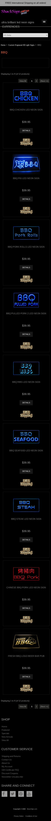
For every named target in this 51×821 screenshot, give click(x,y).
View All (23, 81)
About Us (6, 763)
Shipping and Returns (11, 756)
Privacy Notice (19, 816)
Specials (5, 733)
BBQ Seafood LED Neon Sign (26, 450)
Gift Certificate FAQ (10, 770)
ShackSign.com (32, 809)
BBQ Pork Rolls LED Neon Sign (26, 247)
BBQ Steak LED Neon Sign (26, 519)
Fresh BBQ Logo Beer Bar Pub (26, 656)
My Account (7, 766)
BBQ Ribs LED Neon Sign (26, 382)
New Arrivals (7, 737)
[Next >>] (44, 81)
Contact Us (7, 759)
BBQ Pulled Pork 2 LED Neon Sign (26, 313)
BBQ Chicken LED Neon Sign (26, 109)
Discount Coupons (10, 773)
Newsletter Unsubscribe (12, 777)
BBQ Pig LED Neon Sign (26, 178)
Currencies (11, 26)
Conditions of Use (31, 816)
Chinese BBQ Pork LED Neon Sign (26, 587)
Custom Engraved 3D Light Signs (21, 45)
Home (3, 45)
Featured (6, 730)
